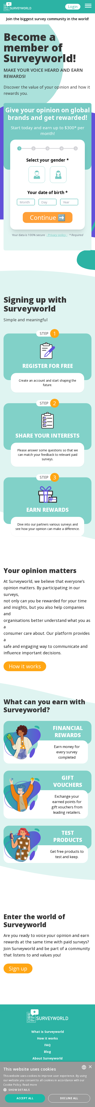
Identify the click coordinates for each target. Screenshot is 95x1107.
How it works (25, 666)
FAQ (47, 1045)
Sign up (18, 968)
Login (73, 6)
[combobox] (84, 1067)
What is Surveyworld (47, 1032)
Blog (47, 1051)
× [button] (90, 1067)
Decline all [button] (69, 1098)
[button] (47, 1089)
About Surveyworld (47, 1058)
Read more (30, 1085)
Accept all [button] (25, 1098)
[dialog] (47, 1084)
